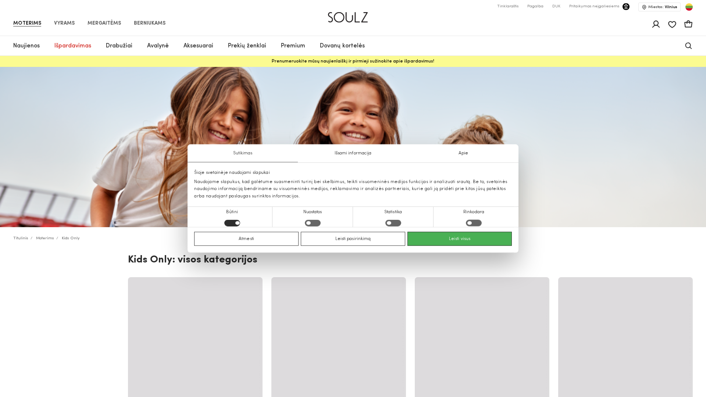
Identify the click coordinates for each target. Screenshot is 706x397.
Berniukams (149, 23)
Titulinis (20, 238)
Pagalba (535, 6)
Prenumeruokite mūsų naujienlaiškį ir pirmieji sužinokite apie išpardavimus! (353, 61)
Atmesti (246, 238)
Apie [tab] (463, 153)
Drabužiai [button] (119, 46)
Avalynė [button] (158, 46)
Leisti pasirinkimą (353, 238)
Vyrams (64, 23)
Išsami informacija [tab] (353, 153)
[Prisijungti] (656, 24)
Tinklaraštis (507, 6)
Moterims (27, 23)
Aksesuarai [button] (198, 46)
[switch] (313, 222)
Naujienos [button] (26, 46)
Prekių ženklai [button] (247, 46)
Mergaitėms (104, 23)
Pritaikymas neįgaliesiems (594, 6)
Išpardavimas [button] (72, 46)
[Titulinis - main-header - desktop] (353, 14)
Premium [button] (293, 46)
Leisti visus (459, 238)
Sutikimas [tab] (243, 153)
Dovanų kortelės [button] (342, 46)
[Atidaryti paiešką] (688, 46)
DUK (556, 6)
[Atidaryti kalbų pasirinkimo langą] (689, 7)
